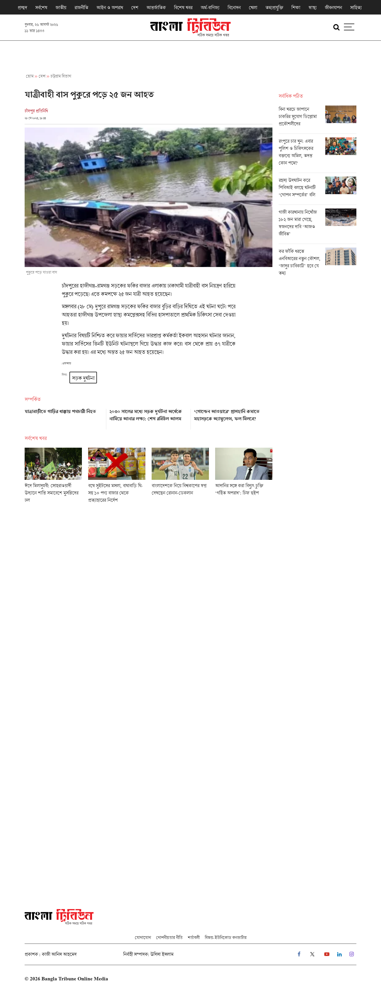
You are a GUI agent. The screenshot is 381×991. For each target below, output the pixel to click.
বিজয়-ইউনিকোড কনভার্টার (225, 937)
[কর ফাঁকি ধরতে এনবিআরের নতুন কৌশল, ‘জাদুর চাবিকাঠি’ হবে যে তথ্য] (317, 263)
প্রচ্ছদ (22, 7)
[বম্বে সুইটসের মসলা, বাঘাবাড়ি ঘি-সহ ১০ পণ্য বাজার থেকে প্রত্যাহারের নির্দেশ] (116, 477)
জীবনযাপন (333, 7)
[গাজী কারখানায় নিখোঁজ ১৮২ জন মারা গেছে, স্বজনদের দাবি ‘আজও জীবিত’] (317, 226)
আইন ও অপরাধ (109, 7)
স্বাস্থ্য (312, 7)
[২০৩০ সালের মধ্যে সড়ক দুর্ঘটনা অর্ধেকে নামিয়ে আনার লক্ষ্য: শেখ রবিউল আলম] (148, 417)
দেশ (134, 7)
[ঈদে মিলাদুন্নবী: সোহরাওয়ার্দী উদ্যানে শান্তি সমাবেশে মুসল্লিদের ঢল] (53, 477)
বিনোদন (234, 7)
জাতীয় (60, 7)
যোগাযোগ (143, 937)
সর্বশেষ (41, 7)
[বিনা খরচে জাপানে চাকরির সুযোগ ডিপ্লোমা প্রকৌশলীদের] (317, 119)
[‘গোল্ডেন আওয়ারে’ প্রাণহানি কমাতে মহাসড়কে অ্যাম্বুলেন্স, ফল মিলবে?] (233, 417)
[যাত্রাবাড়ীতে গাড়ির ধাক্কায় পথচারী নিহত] (64, 417)
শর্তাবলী (194, 937)
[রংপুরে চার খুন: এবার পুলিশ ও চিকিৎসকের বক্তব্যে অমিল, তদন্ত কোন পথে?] (317, 155)
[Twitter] (312, 954)
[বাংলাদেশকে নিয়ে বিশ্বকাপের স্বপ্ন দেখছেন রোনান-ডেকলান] (180, 477)
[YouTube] (327, 954)
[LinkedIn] (339, 954)
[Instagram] (351, 954)
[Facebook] (299, 954)
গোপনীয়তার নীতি (169, 937)
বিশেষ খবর (183, 7)
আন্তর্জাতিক (156, 7)
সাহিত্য (356, 7)
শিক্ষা (295, 7)
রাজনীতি (81, 7)
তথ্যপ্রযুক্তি (274, 7)
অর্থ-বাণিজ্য (210, 7)
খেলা (253, 7)
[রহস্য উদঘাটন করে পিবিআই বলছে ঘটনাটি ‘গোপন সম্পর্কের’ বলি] (317, 191)
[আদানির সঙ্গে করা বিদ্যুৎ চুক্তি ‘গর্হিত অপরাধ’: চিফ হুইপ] (243, 477)
